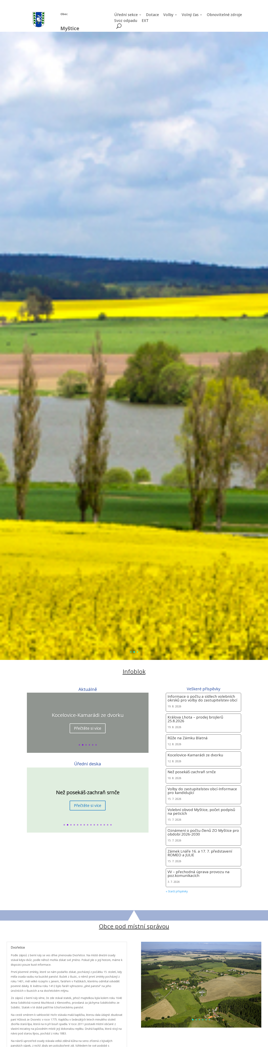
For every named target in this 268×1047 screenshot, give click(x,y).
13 (104, 825)
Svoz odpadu (125, 21)
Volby (168, 15)
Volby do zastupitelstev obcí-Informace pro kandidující (202, 790)
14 (107, 825)
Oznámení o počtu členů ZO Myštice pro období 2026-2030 (203, 832)
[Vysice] (201, 1026)
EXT (145, 21)
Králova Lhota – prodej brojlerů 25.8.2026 (195, 719)
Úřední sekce (126, 15)
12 (101, 825)
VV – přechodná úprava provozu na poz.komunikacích (199, 873)
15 (111, 825)
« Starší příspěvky (177, 891)
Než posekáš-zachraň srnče (87, 792)
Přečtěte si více (87, 728)
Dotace (152, 15)
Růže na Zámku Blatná (188, 737)
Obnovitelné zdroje (224, 15)
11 (97, 825)
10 (94, 825)
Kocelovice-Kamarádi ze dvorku (88, 715)
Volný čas (190, 15)
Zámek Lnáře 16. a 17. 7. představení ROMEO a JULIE (200, 853)
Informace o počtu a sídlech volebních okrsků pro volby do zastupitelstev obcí (202, 698)
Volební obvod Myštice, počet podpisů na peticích (201, 811)
